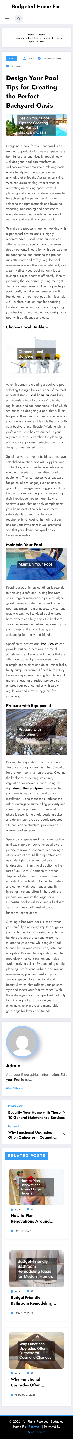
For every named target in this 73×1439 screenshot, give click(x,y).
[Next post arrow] (64, 1134)
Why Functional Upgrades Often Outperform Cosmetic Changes (31, 1135)
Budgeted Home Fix (35, 6)
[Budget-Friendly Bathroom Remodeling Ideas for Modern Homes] (36, 1268)
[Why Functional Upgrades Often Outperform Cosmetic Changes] (36, 1350)
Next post (13, 1126)
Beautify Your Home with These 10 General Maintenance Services (36, 1115)
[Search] (19, 19)
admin (31, 58)
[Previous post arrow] (64, 1112)
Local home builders (42, 395)
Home (11, 58)
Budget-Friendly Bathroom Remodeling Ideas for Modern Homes (34, 1300)
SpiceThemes (36, 1432)
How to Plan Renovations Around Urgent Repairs (30, 1218)
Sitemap (34, 1426)
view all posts (14, 1088)
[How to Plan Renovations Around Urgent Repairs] (36, 1186)
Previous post (15, 1105)
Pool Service (49, 643)
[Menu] (7, 18)
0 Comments (16, 66)
